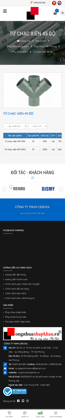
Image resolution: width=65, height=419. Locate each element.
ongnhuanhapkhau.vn (29, 372)
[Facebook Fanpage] (18, 401)
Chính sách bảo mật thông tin (20, 298)
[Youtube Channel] (23, 401)
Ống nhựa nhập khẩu (15, 312)
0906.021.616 (39, 2)
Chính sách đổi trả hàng (17, 288)
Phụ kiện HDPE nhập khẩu (17, 321)
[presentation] (4, 189)
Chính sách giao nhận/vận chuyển (22, 284)
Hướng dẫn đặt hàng (15, 274)
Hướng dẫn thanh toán (16, 279)
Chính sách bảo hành (15, 293)
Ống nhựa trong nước (16, 317)
